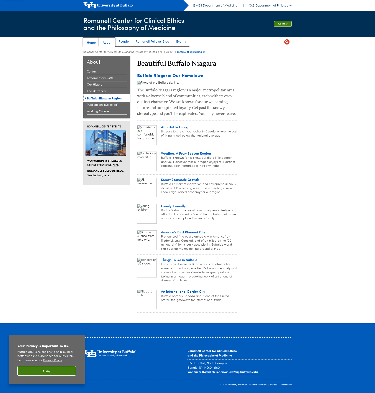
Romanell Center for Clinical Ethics (212, 350)
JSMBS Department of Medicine (215, 5)
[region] (47, 359)
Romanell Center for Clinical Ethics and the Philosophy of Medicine (123, 52)
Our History (94, 84)
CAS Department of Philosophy (270, 5)
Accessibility (286, 385)
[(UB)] (136, 6)
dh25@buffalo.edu (243, 371)
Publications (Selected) (102, 104)
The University (96, 91)
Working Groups (98, 111)
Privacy (273, 385)
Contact (283, 24)
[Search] (287, 42)
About (169, 52)
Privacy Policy (52, 360)
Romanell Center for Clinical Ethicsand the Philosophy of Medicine (133, 24)
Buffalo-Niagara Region (104, 98)
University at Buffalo (237, 385)
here (115, 165)
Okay (46, 371)
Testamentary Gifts (100, 78)
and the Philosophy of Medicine (210, 355)
